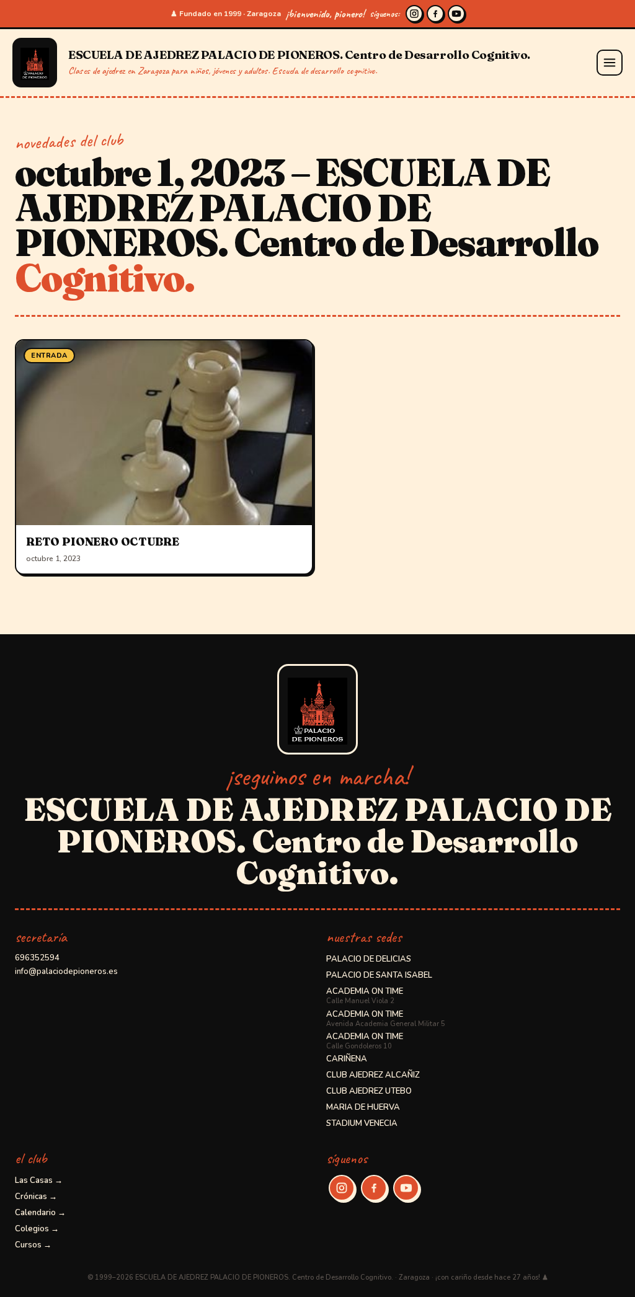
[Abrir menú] (610, 63)
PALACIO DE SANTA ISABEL (379, 975)
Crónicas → (36, 1196)
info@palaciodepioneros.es (66, 971)
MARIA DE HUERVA (363, 1107)
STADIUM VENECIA (361, 1123)
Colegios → (37, 1228)
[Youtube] (456, 13)
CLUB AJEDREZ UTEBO (369, 1091)
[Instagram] (414, 13)
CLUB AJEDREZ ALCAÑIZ (373, 1075)
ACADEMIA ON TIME (364, 996)
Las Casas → (39, 1180)
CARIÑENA (346, 1059)
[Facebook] (435, 13)
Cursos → (33, 1245)
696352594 (37, 957)
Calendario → (40, 1212)
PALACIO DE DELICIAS (368, 959)
